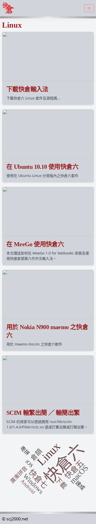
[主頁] (9, 8)
